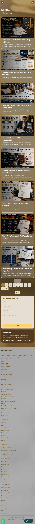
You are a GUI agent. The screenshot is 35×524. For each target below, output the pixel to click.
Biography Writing (5, 412)
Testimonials (4, 427)
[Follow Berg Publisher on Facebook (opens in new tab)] (2, 361)
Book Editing (4, 377)
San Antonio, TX (5, 477)
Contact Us (4, 435)
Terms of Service (17, 519)
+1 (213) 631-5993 (7, 447)
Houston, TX (4, 469)
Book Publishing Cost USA (7, 405)
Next (17, 292)
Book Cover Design (6, 384)
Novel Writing (4, 415)
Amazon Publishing (6, 394)
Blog (10, 13)
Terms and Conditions (6, 437)
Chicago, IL (4, 466)
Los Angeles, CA (5, 464)
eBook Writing (4, 387)
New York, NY (4, 461)
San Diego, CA (4, 479)
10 (6, 288)
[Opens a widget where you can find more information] (28, 521)
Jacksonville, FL (5, 484)
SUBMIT (17, 325)
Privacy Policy (4, 440)
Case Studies (4, 432)
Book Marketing (5, 382)
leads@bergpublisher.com (9, 450)
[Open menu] (32, 2)
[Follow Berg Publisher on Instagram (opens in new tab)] (4, 361)
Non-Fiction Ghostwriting (7, 374)
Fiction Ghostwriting (6, 372)
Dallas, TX (3, 482)
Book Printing (4, 379)
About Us (3, 422)
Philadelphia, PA (5, 474)
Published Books (5, 430)
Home (5, 13)
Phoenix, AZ (4, 471)
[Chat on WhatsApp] (3, 521)
